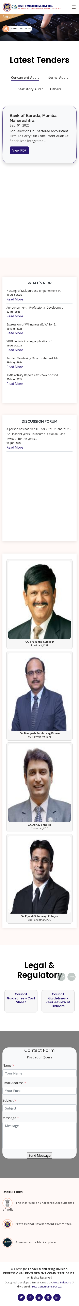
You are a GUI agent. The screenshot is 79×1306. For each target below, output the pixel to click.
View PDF (19, 150)
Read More (14, 299)
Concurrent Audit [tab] (25, 77)
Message (10, 1118)
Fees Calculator (21, 28)
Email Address (14, 1083)
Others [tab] (55, 89)
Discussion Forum (39, 421)
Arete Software (61, 1282)
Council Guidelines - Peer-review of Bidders (23, 1000)
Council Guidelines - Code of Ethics (60, 998)
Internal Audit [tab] (57, 77)
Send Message (40, 1155)
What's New (40, 283)
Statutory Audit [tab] (30, 89)
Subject (9, 1100)
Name (8, 1065)
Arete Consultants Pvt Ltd (46, 1286)
